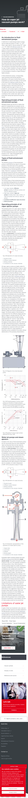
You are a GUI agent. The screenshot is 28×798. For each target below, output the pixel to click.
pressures (8, 559)
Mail (23, 31)
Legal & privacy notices (7, 736)
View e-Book (7, 648)
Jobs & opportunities (6, 758)
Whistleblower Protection (7, 741)
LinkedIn (3, 31)
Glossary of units (8, 670)
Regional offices (5, 756)
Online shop (4, 728)
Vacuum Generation (7, 623)
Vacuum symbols (8, 665)
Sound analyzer (5, 733)
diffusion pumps (17, 46)
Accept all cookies (13, 788)
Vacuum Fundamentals (19, 623)
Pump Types (12, 621)
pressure (10, 162)
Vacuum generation (8, 17)
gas (10, 117)
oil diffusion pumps (14, 82)
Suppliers (3, 746)
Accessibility (4, 743)
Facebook (12, 31)
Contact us (14, 710)
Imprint (3, 738)
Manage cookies (13, 792)
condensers (13, 170)
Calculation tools (5, 730)
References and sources (10, 675)
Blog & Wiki (5, 621)
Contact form (14, 766)
